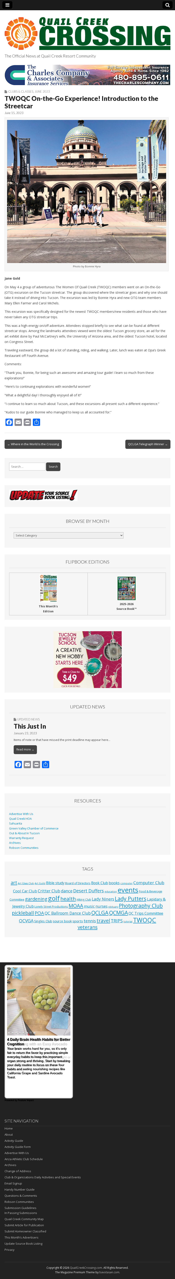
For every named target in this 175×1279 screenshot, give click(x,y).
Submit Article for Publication (24, 1225)
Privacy (10, 1250)
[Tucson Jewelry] (87, 659)
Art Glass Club (26, 883)
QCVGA (26, 921)
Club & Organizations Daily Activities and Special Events (43, 1177)
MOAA (76, 905)
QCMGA (118, 912)
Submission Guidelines (20, 1208)
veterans (88, 927)
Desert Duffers (88, 891)
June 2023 (42, 91)
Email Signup (13, 1183)
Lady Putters (130, 898)
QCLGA (99, 912)
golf (54, 898)
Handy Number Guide (20, 1189)
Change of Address (18, 1171)
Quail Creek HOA (20, 819)
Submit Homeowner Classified (25, 1231)
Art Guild (40, 883)
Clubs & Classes (20, 91)
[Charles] (87, 75)
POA (39, 913)
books (114, 882)
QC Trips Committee (146, 913)
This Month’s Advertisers (22, 1237)
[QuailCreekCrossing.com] (87, 31)
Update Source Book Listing (23, 1244)
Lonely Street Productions (51, 906)
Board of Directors (77, 883)
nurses (101, 906)
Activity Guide (14, 1141)
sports (77, 921)
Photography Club (141, 905)
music (89, 906)
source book (62, 921)
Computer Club (148, 882)
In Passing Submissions (21, 1213)
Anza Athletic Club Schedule (24, 1159)
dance (66, 891)
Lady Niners (103, 899)
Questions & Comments (21, 1196)
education (111, 891)
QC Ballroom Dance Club (68, 913)
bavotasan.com (109, 1272)
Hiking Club (84, 899)
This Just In (30, 726)
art (14, 882)
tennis (90, 921)
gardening (36, 899)
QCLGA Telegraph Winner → (148, 444)
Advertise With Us (21, 814)
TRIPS (117, 921)
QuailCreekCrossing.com (86, 1268)
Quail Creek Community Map (24, 1219)
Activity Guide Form (18, 1147)
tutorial (128, 921)
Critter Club (49, 891)
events (128, 889)
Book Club (99, 882)
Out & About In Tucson (24, 833)
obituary (113, 906)
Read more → (25, 749)
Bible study (55, 882)
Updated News (28, 719)
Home (9, 1128)
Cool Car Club (25, 891)
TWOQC (144, 920)
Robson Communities (24, 848)
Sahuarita (15, 823)
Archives (15, 843)
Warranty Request (21, 838)
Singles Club (43, 921)
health (68, 898)
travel (103, 920)
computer (126, 883)
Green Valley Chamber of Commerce (34, 828)
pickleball (23, 912)
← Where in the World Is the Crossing (33, 444)
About (9, 1134)
